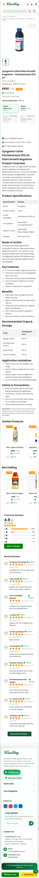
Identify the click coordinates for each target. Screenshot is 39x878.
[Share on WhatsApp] (29, 25)
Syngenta (11, 81)
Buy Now (29, 875)
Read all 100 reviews (18, 734)
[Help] (35, 871)
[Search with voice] (29, 11)
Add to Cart (11, 875)
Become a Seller (15, 778)
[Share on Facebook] (34, 25)
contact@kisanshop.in (16, 851)
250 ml (13, 503)
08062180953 (13, 857)
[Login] (31, 4)
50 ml (12, 457)
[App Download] (27, 4)
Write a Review (13, 546)
